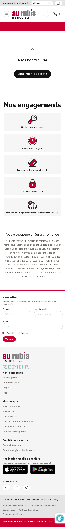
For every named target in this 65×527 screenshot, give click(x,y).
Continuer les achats (32, 73)
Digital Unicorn (50, 521)
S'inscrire (9, 339)
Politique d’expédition (29, 510)
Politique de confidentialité (15, 505)
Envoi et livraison (12, 445)
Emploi (6, 387)
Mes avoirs (8, 411)
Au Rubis (14, 499)
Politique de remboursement (44, 505)
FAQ (5, 393)
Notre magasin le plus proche (16, 3)
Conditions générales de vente (19, 450)
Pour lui (24, 333)
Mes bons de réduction (15, 426)
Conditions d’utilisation (13, 514)
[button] (46, 14)
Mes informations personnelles (19, 421)
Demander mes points (14, 431)
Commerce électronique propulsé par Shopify (38, 499)
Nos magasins (10, 377)
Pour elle (10, 333)
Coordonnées (9, 510)
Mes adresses (10, 416)
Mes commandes (11, 406)
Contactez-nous (11, 382)
